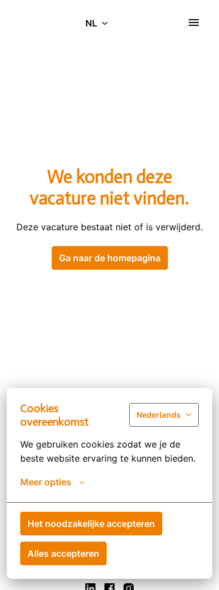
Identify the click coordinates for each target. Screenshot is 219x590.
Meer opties (45, 482)
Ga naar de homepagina (110, 257)
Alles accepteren (63, 553)
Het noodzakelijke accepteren (91, 523)
